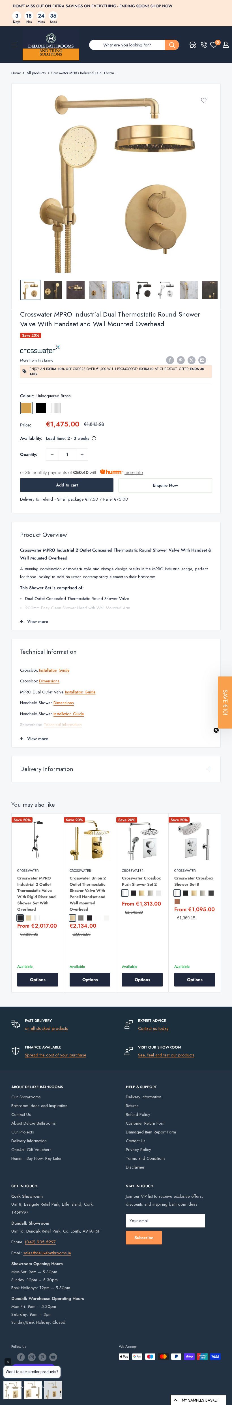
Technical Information (63, 724)
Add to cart (67, 485)
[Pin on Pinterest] (181, 360)
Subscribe (143, 1238)
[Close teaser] (216, 730)
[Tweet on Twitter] (192, 360)
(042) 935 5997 (40, 1242)
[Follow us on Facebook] (21, 1357)
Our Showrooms (26, 1097)
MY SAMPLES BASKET (200, 1400)
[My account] (226, 45)
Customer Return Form (146, 1123)
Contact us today (153, 1028)
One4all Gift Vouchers (31, 1149)
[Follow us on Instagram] (32, 1357)
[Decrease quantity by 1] (52, 454)
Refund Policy (138, 1114)
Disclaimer (135, 1167)
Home (16, 73)
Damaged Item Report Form (151, 1132)
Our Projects (22, 1132)
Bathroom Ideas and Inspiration (39, 1106)
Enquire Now (165, 485)
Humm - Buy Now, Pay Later (36, 1158)
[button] (225, 702)
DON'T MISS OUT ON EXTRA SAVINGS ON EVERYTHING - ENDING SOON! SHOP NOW (93, 6)
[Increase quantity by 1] (82, 454)
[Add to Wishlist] (203, 100)
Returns (132, 1106)
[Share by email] (202, 360)
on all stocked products (46, 1028)
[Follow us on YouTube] (53, 1357)
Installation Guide (54, 670)
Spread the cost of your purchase (55, 1055)
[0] (213, 45)
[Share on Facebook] (170, 360)
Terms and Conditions (146, 1158)
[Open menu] (14, 45)
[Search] (172, 45)
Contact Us (21, 1114)
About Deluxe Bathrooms (33, 1123)
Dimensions (49, 681)
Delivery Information (29, 1141)
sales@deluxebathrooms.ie (47, 1253)
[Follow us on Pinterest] (42, 1357)
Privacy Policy (138, 1149)
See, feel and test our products (166, 1055)
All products (36, 73)
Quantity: (28, 454)
